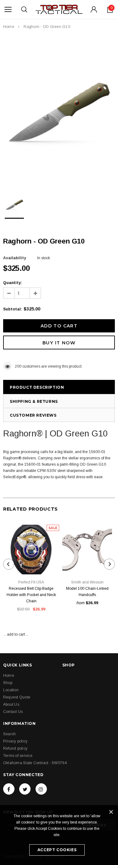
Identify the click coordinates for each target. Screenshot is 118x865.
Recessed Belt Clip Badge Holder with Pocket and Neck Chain (31, 594)
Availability (14, 258)
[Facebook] (8, 789)
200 (18, 366)
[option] (59, 111)
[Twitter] (25, 789)
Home (8, 27)
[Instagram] (41, 789)
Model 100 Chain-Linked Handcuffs (87, 591)
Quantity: (12, 283)
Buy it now (59, 343)
